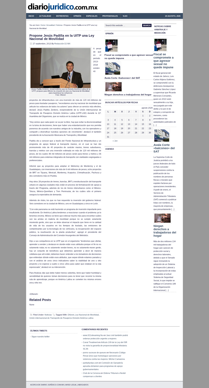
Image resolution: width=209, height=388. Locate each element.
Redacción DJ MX (62, 44)
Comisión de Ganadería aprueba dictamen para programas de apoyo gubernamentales (103, 366)
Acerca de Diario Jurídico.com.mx (47, 385)
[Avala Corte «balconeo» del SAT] (112, 76)
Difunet (71, 315)
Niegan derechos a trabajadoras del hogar (127, 94)
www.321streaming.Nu (93, 335)
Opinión (77, 16)
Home (42, 25)
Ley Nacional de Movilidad (87, 315)
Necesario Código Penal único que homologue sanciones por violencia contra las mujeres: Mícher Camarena (104, 355)
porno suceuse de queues (94, 352)
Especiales (91, 16)
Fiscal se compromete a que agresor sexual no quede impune (163, 61)
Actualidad (44, 16)
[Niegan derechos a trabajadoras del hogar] (113, 92)
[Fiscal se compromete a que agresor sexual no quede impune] (111, 53)
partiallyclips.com (90, 363)
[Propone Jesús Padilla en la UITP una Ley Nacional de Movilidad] (61, 87)
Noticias (59, 25)
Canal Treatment (90, 342)
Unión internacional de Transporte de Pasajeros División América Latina (61, 318)
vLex (125, 16)
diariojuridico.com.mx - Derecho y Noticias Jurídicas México (53, 8)
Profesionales (109, 16)
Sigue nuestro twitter (41, 337)
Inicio (31, 16)
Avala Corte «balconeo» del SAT (122, 78)
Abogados (83, 385)
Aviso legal (71, 385)
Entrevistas (62, 16)
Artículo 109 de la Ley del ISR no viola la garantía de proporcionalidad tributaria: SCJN (105, 345)
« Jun (115, 141)
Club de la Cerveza (91, 373)
